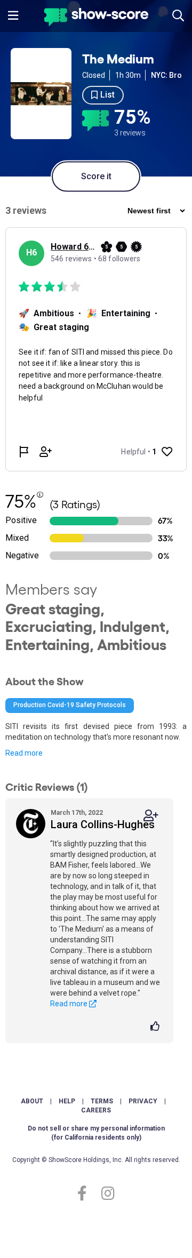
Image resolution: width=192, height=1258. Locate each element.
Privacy (143, 1101)
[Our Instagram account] (105, 1194)
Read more (24, 753)
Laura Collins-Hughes (103, 824)
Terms (102, 1101)
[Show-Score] (96, 18)
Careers (96, 1110)
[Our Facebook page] (86, 1194)
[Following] (150, 815)
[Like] (156, 1027)
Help (67, 1101)
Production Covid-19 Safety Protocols (69, 705)
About (32, 1101)
